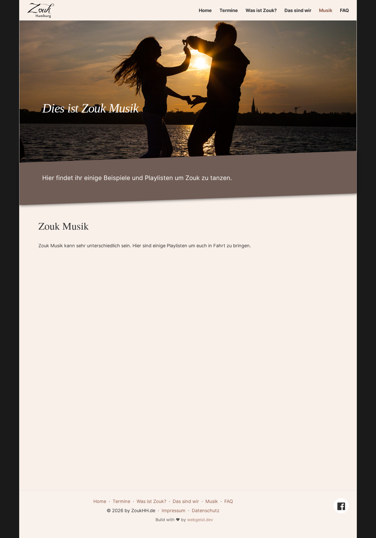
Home (205, 10)
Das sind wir (297, 10)
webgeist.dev (200, 519)
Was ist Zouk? (261, 10)
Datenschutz (205, 510)
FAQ (344, 10)
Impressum (173, 510)
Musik (325, 10)
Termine (228, 10)
